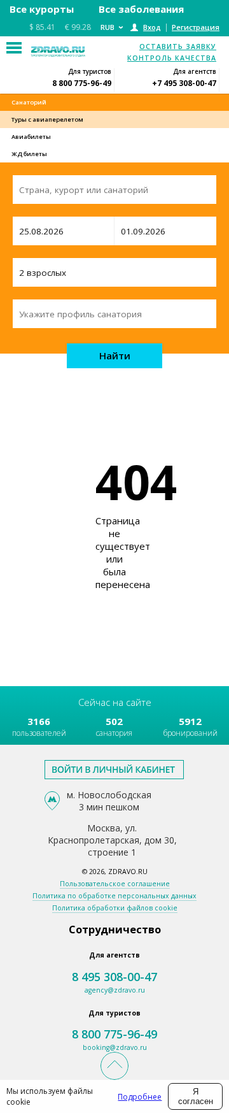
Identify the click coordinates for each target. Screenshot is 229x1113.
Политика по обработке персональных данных (114, 895)
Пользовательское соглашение (115, 883)
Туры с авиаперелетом (47, 119)
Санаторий (28, 102)
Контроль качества (171, 58)
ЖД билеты (29, 154)
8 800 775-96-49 (81, 83)
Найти (114, 355)
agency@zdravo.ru (115, 990)
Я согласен (195, 1096)
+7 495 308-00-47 (184, 83)
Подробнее (140, 1096)
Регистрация (195, 27)
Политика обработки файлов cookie (114, 907)
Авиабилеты (31, 137)
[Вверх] (114, 1066)
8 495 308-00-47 (114, 976)
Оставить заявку (177, 46)
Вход (152, 27)
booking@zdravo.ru (115, 1047)
